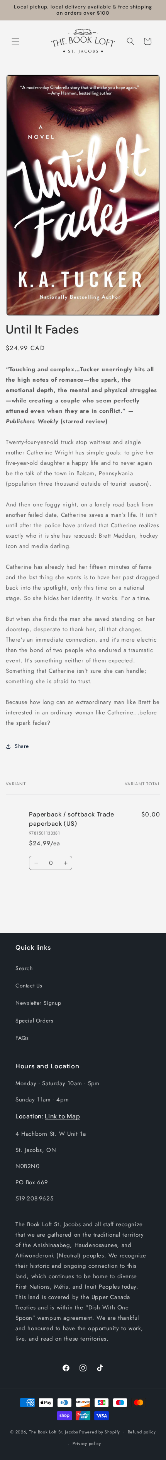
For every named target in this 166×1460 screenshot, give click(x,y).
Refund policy (142, 1432)
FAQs (22, 1038)
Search (24, 968)
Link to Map (62, 1116)
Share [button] (22, 746)
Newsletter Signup (38, 1003)
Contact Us (28, 985)
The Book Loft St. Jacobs (53, 1431)
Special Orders (34, 1020)
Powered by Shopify (99, 1431)
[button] (15, 41)
